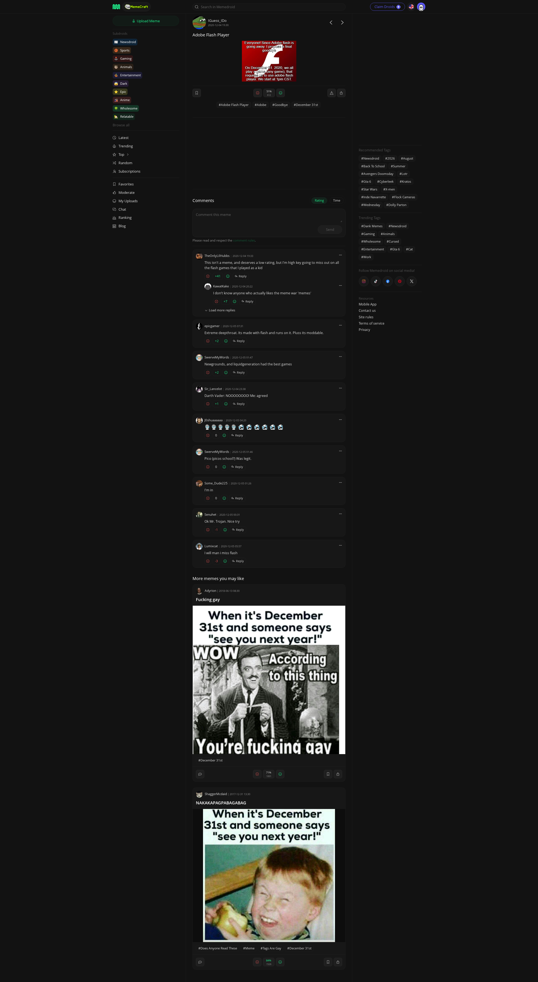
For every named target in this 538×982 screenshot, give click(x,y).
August (408, 158)
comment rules (244, 240)
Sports (121, 50)
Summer (399, 166)
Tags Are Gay (272, 948)
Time (336, 200)
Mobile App (368, 304)
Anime (122, 100)
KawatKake (221, 286)
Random (125, 162)
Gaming (123, 58)
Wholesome (125, 108)
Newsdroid (125, 42)
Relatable (123, 116)
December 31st (307, 105)
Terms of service (371, 323)
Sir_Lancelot (213, 389)
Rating (319, 200)
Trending (126, 146)
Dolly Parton (397, 205)
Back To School (374, 166)
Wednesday (371, 205)
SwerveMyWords (217, 357)
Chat (122, 209)
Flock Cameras (404, 197)
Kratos (406, 181)
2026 (391, 158)
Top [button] (122, 154)
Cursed (394, 241)
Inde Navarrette (374, 197)
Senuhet (210, 514)
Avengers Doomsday (378, 174)
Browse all (121, 125)
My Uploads (128, 200)
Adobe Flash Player (235, 105)
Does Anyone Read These (218, 948)
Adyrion (210, 590)
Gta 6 (367, 181)
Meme (249, 948)
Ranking (125, 217)
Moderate (127, 192)
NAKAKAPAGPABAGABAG (221, 803)
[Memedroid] (116, 6)
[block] (341, 93)
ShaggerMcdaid (216, 794)
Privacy (364, 329)
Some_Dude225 (216, 483)
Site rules (366, 317)
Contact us (367, 310)
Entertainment (127, 75)
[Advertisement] (390, 79)
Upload (148, 21)
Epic (120, 92)
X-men (390, 189)
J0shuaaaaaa (213, 420)
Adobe (261, 105)
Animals (123, 67)
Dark (120, 83)
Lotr (404, 174)
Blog (122, 225)
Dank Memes (372, 226)
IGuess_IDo (217, 20)
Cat (410, 249)
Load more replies (222, 310)
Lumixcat (211, 546)
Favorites (126, 184)
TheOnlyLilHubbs (217, 256)
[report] (331, 93)
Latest (124, 137)
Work (367, 257)
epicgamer (212, 326)
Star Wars (370, 189)
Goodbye (281, 105)
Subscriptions (129, 171)
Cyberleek (386, 181)
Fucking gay (208, 599)
